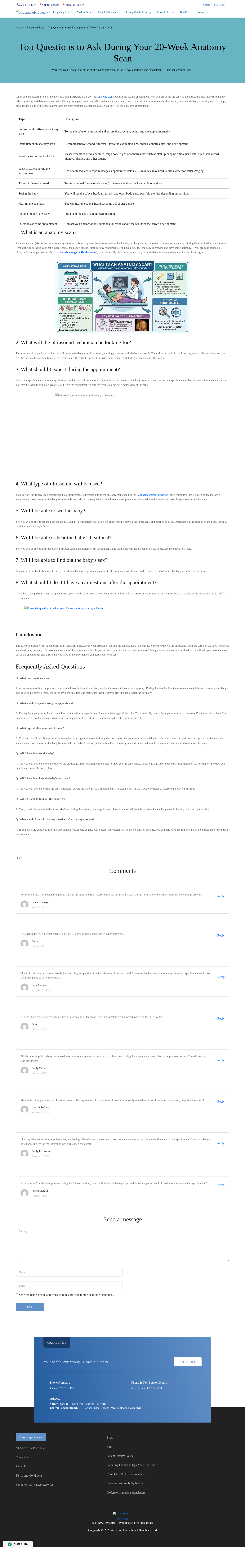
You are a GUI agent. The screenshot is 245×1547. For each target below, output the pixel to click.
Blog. (110, 1437)
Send (30, 1307)
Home (48, 12)
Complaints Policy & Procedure (126, 1474)
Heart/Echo (186, 12)
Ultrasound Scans (35, 27)
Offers (206, 4)
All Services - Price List (30, 1448)
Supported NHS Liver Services (34, 1484)
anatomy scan (105, 96)
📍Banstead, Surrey (73, 4)
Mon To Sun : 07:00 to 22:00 (147, 1388)
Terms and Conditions (29, 1475)
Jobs (109, 1446)
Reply (221, 896)
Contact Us (56, 1342)
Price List (219, 4)
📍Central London (49, 4)
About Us (22, 1466)
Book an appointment (30, 1437)
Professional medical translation (126, 1492)
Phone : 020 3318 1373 (62, 1388)
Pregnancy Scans (62, 12)
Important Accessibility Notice (125, 1483)
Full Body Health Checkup (136, 12)
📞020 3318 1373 (26, 4)
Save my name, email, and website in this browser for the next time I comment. (66, 1294)
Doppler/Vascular (107, 12)
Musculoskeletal (165, 12)
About (201, 12)
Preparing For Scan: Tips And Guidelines (131, 1465)
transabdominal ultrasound (154, 494)
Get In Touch (188, 1361)
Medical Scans (84, 12)
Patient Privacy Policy (120, 1455)
